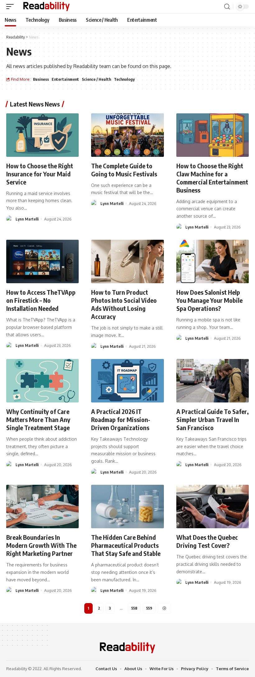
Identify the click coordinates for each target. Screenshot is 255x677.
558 (134, 608)
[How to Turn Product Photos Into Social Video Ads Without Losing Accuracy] (127, 261)
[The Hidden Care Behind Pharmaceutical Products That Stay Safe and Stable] (127, 506)
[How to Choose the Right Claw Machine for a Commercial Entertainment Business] (212, 135)
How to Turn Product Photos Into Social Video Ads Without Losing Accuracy (124, 304)
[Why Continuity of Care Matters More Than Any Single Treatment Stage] (42, 380)
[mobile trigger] (11, 6)
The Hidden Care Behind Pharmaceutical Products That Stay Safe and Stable (125, 545)
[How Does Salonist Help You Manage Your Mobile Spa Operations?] (212, 261)
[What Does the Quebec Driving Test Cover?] (212, 506)
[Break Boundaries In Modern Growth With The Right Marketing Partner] (42, 506)
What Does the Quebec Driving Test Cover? (207, 541)
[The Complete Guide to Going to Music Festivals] (127, 135)
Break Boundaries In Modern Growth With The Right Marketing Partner (41, 545)
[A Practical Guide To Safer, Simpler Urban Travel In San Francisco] (212, 380)
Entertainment (65, 79)
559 (149, 608)
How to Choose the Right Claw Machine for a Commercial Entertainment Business (212, 178)
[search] (227, 6)
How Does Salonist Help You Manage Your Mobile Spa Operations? (209, 300)
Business (41, 79)
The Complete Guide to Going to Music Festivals (124, 170)
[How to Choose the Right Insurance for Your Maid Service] (42, 135)
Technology (124, 79)
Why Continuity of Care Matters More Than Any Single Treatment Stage (38, 419)
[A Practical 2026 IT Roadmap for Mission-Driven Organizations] (127, 380)
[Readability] (46, 6)
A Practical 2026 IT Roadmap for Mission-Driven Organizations (120, 419)
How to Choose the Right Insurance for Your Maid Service (39, 174)
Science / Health (96, 79)
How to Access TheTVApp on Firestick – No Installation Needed (41, 300)
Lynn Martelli (27, 218)
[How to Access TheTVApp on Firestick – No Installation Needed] (42, 261)
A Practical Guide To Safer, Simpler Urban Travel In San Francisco (212, 419)
